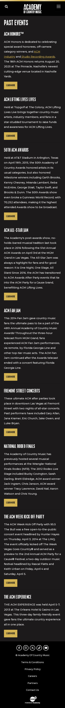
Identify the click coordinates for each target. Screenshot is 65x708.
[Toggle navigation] (58, 6)
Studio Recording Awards (38, 56)
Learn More (10, 85)
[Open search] (6, 6)
